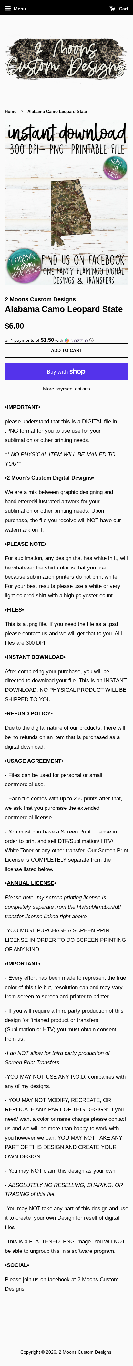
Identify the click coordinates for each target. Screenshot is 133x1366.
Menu (19, 8)
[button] (66, 340)
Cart (123, 8)
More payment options (66, 388)
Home (10, 111)
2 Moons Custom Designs (85, 1352)
